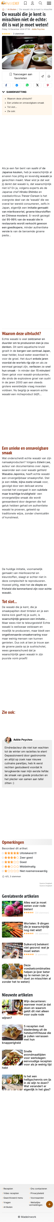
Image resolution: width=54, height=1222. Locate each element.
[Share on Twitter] (37, 85)
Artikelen (8, 1207)
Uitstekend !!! (28, 853)
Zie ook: (11, 111)
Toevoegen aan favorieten (22, 76)
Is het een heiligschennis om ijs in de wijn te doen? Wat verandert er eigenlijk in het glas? (37, 1083)
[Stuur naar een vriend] (42, 76)
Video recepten (11, 1193)
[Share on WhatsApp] (27, 85)
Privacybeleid (37, 1193)
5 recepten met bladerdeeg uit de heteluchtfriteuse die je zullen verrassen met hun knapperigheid (26, 1034)
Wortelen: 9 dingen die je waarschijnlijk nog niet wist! (36, 927)
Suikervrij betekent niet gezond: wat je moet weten (36, 948)
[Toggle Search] (40, 3)
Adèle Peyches (38, 29)
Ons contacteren (39, 1188)
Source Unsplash (46, 883)
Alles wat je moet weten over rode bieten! (35, 906)
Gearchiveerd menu (13, 1198)
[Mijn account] (32, 3)
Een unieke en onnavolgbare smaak (25, 102)
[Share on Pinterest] (47, 85)
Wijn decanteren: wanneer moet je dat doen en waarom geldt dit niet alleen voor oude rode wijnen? (26, 1009)
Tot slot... (12, 107)
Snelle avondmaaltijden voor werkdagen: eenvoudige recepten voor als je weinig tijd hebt (27, 1060)
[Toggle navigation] (49, 3)
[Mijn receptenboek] (25, 3)
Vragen (7, 1202)
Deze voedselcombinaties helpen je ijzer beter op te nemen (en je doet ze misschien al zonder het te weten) (26, 973)
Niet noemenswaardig (33, 871)
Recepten (8, 1188)
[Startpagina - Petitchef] (3, 9)
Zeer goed (26, 857)
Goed (23, 862)
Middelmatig (27, 866)
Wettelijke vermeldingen (35, 1203)
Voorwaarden (37, 1198)
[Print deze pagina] (49, 76)
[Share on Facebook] (6, 85)
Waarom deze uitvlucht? (19, 98)
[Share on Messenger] (17, 85)
